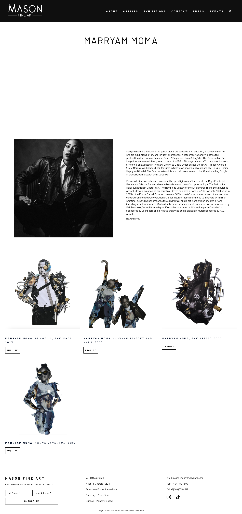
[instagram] (169, 497)
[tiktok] (178, 497)
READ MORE (133, 218)
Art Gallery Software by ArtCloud (129, 511)
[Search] (230, 11)
